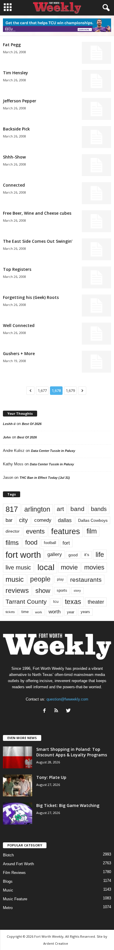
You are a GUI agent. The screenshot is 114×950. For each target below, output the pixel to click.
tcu (55, 601)
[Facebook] (46, 711)
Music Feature (15, 899)
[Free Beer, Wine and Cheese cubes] (96, 221)
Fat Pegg (12, 44)
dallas (65, 520)
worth (55, 612)
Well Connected (18, 325)
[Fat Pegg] (96, 53)
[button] (105, 7)
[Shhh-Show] (96, 165)
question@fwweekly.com (67, 699)
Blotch (8, 855)
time (25, 612)
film (92, 531)
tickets (10, 612)
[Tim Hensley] (96, 81)
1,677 (42, 390)
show (42, 590)
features (65, 531)
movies (94, 567)
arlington (37, 509)
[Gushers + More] (96, 362)
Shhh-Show (14, 157)
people (40, 579)
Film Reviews (14, 872)
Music (8, 890)
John (7, 437)
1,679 (70, 390)
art (60, 508)
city (23, 520)
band (77, 508)
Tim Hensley (15, 72)
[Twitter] (69, 711)
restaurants (86, 579)
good (73, 555)
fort (66, 543)
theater (96, 602)
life (100, 554)
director (13, 531)
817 (12, 509)
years (85, 612)
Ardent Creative (55, 943)
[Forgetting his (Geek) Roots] (96, 305)
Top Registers (17, 269)
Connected (14, 185)
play (60, 579)
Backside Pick (16, 129)
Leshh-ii (9, 424)
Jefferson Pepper (19, 101)
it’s (86, 555)
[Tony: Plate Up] (17, 785)
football (50, 543)
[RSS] (58, 711)
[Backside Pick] (96, 137)
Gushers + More (19, 353)
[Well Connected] (96, 334)
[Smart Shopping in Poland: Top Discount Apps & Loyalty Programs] (17, 757)
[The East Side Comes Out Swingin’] (96, 249)
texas (73, 601)
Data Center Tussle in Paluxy (53, 450)
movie (69, 567)
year (70, 612)
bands (99, 509)
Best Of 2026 (32, 424)
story (77, 590)
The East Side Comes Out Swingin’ (37, 241)
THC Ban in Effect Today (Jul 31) (45, 477)
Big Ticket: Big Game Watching (67, 805)
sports (62, 590)
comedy (42, 520)
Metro (8, 908)
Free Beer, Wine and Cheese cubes (37, 213)
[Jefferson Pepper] (96, 109)
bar (9, 520)
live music (18, 567)
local (45, 567)
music (15, 579)
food (31, 542)
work (38, 612)
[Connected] (96, 193)
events (35, 531)
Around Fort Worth (18, 864)
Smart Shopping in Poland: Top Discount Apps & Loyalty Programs (71, 752)
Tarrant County (26, 601)
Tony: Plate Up (51, 777)
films (12, 542)
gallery (54, 554)
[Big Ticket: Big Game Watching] (17, 814)
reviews (17, 590)
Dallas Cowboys (93, 520)
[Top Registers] (96, 277)
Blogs (8, 881)
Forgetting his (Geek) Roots (31, 297)
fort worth (23, 555)
